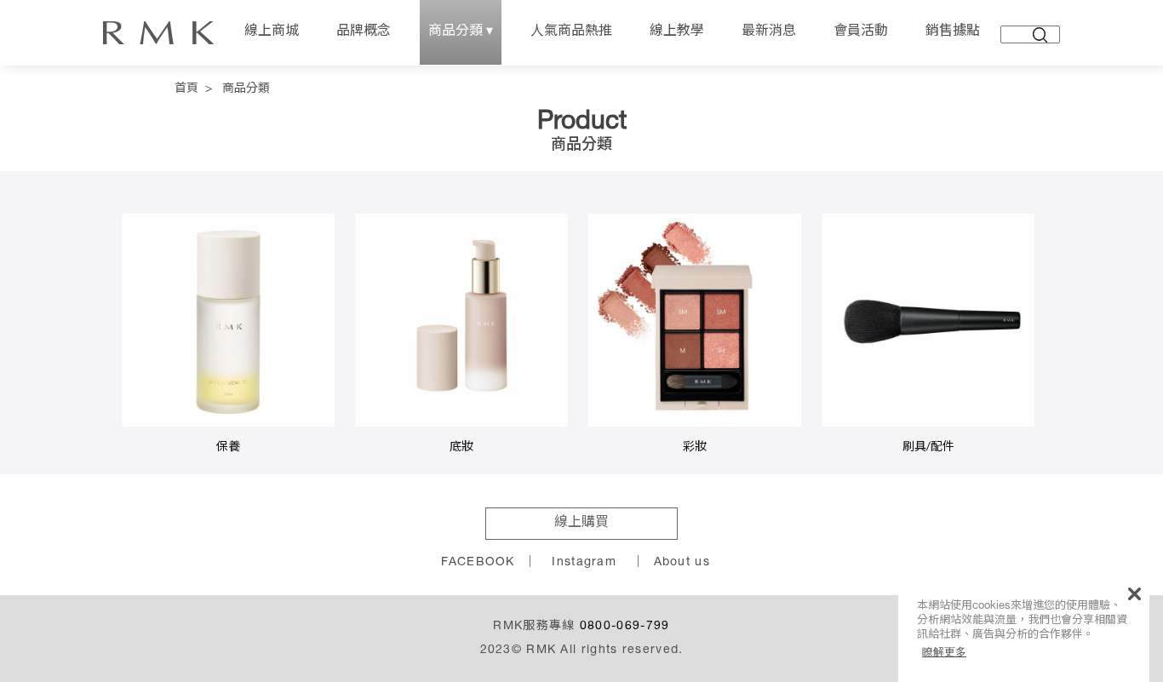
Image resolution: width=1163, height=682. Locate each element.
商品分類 (246, 89)
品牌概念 (363, 32)
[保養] (228, 424)
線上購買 (581, 523)
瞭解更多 (944, 651)
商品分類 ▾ (460, 32)
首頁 (186, 89)
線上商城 (271, 32)
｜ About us (671, 563)
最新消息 (769, 32)
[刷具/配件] (928, 424)
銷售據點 (952, 32)
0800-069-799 (625, 627)
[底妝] (461, 424)
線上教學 (677, 32)
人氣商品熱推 (571, 32)
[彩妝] (694, 424)
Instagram (584, 563)
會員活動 (861, 32)
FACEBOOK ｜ (488, 563)
